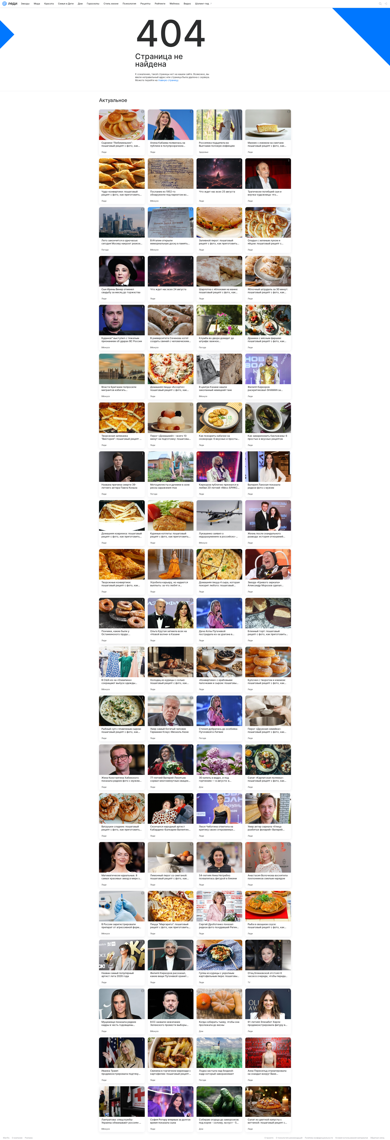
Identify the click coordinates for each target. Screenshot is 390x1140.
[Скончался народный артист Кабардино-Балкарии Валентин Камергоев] (170, 816)
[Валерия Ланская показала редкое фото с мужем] (268, 474)
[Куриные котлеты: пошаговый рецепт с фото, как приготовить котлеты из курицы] (170, 523)
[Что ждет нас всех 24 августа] (170, 279)
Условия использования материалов (351, 1138)
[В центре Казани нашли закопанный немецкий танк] (219, 376)
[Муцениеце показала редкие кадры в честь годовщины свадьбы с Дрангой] (122, 1011)
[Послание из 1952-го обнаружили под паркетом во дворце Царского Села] (170, 181)
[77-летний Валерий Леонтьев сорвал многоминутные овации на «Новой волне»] (170, 767)
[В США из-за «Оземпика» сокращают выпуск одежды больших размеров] (122, 669)
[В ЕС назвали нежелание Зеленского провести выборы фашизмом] (170, 1011)
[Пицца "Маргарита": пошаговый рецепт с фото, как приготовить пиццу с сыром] (170, 914)
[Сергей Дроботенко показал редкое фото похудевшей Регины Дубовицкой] (219, 914)
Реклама (29, 1138)
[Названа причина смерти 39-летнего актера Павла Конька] (122, 474)
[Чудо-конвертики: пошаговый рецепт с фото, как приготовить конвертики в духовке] (122, 181)
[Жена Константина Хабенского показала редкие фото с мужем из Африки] (122, 767)
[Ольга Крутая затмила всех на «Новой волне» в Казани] (170, 621)
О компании (17, 1138)
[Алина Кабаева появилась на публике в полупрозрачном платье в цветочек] (170, 132)
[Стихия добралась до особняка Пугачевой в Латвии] (219, 718)
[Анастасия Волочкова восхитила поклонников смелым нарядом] (268, 865)
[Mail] (4, 3)
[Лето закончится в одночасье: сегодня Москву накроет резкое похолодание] (122, 230)
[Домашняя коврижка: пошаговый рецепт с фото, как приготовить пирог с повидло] (122, 523)
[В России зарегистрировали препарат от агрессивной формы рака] (122, 914)
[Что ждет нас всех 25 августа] (219, 181)
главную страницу (168, 80)
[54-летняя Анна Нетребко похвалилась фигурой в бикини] (219, 865)
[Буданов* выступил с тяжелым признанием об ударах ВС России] (122, 328)
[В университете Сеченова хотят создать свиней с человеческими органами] (170, 328)
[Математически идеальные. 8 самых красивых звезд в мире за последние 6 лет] (122, 865)
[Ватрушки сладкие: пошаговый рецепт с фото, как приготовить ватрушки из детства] (122, 816)
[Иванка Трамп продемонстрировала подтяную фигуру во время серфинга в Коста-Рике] (122, 1060)
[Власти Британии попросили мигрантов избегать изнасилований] (122, 376)
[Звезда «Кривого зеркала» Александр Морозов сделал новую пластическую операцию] (268, 572)
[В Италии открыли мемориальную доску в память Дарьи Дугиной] (170, 230)
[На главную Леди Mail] (12, 3)
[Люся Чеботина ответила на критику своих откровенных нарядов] (219, 816)
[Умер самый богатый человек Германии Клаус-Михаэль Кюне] (170, 718)
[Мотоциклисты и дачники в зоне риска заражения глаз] (170, 474)
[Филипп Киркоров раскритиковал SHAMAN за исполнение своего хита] (268, 376)
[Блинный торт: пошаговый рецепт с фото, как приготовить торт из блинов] (268, 621)
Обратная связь (377, 1138)
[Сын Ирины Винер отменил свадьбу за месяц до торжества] (122, 279)
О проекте (268, 1138)
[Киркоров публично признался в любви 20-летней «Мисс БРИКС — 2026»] (219, 474)
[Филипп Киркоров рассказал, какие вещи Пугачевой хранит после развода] (170, 963)
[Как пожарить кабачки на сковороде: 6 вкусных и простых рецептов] (219, 425)
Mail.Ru (6, 1138)
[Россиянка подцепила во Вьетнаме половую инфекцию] (219, 132)
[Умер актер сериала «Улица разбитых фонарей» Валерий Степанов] (268, 816)
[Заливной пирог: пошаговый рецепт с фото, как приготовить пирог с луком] (219, 230)
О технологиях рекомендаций (289, 1138)
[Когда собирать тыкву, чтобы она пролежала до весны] (219, 1011)
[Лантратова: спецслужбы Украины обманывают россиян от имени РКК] (122, 1109)
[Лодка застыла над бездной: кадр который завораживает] (219, 1060)
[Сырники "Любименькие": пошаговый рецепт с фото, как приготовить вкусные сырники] (122, 132)
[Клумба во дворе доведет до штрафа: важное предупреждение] (219, 328)
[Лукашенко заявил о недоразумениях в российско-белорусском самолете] (219, 523)
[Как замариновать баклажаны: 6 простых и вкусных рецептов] (268, 425)
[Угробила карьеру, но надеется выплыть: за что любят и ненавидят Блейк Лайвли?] (170, 572)
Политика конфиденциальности (319, 1138)
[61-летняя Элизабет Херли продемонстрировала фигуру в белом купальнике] (268, 1011)
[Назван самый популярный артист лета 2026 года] (122, 963)
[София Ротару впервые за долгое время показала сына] (170, 1109)
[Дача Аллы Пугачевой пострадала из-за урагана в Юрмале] (219, 621)
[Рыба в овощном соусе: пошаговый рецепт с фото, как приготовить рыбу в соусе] (268, 914)
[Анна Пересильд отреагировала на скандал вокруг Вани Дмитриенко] (268, 1060)
